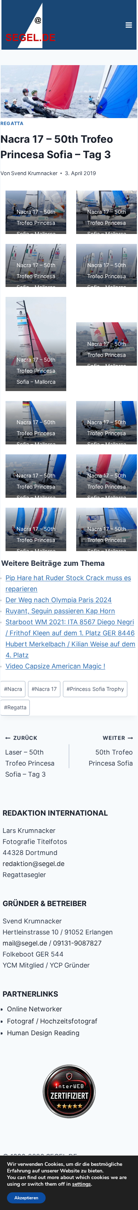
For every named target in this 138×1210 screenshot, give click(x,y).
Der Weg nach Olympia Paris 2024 (59, 600)
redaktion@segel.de (33, 863)
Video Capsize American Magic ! (55, 666)
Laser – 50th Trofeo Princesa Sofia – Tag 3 (29, 756)
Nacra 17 (44, 689)
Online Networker (34, 1009)
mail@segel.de (25, 943)
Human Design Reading (43, 1033)
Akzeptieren (26, 1198)
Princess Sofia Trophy (95, 689)
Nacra (13, 689)
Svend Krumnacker (34, 173)
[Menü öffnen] (128, 25)
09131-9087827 (77, 943)
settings (81, 1184)
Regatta (11, 123)
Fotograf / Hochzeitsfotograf (52, 1021)
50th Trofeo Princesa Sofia (111, 751)
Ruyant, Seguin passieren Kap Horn (60, 611)
